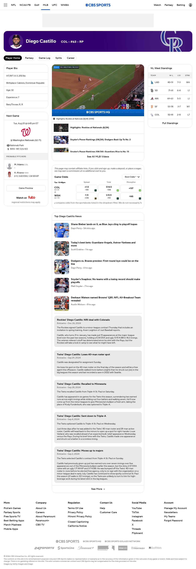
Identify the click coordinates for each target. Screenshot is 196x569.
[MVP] (122, 546)
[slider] (98, 107)
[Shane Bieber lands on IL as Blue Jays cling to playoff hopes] (61, 230)
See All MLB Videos (98, 156)
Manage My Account (175, 508)
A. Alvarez (19, 172)
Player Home (13, 58)
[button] (5, 5)
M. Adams (19, 164)
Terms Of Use (75, 508)
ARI (156, 98)
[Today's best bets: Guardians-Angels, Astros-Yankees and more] (61, 248)
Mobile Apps (11, 529)
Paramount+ (42, 520)
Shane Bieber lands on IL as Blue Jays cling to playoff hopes (104, 224)
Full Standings (170, 123)
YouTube (137, 508)
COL (157, 114)
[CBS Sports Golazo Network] (122, 541)
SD (156, 90)
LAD (157, 82)
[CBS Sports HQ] (92, 541)
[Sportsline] (66, 547)
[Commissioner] (106, 546)
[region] (98, 90)
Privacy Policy (75, 512)
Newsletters (170, 512)
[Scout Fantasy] (138, 547)
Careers (40, 512)
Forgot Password (173, 520)
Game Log (44, 58)
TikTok (135, 512)
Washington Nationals (23, 140)
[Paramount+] (86, 547)
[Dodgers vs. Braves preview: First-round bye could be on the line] (61, 267)
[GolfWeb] (155, 547)
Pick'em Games (12, 508)
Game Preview (26, 188)
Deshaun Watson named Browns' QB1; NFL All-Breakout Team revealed (106, 299)
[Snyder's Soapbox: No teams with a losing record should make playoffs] (61, 285)
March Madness (12, 524)
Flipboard (137, 533)
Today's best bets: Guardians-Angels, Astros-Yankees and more (103, 244)
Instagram (137, 516)
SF (156, 106)
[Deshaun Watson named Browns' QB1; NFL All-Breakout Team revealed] (61, 303)
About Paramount (45, 516)
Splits (58, 58)
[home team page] (26, 132)
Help (102, 508)
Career (71, 58)
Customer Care (108, 512)
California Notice (77, 525)
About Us (41, 508)
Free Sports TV (12, 516)
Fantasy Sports (12, 512)
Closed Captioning (78, 521)
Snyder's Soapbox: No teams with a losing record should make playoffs (105, 281)
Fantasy (29, 58)
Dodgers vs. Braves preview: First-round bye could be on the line (104, 262)
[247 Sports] (44, 547)
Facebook (137, 520)
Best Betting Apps (14, 520)
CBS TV (40, 524)
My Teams (169, 516)
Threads (136, 529)
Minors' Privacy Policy (80, 516)
